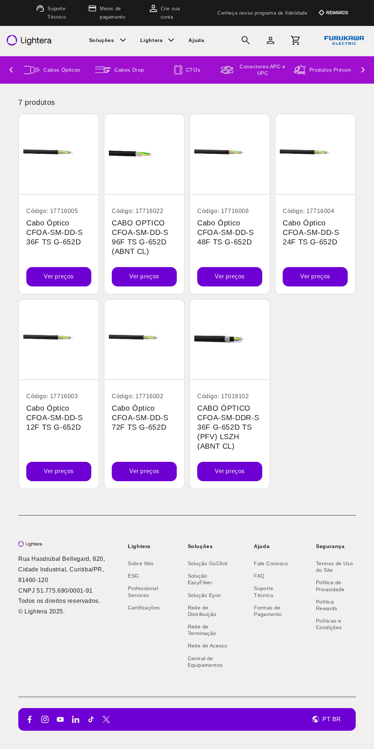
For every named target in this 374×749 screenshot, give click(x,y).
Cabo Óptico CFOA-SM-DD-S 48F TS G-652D (225, 232)
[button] (110, 40)
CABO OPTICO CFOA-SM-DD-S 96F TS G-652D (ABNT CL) (140, 237)
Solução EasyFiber (200, 579)
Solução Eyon (204, 595)
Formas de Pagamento (268, 611)
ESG (133, 576)
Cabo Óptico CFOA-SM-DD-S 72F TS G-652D (140, 417)
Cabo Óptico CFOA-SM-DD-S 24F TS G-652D (311, 232)
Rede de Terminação (202, 630)
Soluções (200, 546)
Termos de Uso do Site (334, 566)
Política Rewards (326, 605)
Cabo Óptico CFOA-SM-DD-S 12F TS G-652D (54, 417)
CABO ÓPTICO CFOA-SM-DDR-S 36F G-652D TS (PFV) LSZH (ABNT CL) (228, 427)
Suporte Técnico (263, 591)
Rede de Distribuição (202, 611)
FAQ (259, 576)
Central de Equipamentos (205, 661)
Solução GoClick (208, 563)
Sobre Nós (141, 563)
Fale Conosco (271, 563)
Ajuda (262, 546)
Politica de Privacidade (330, 585)
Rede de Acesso (208, 646)
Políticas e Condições (329, 624)
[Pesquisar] (246, 40)
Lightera (139, 546)
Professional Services (143, 591)
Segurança (330, 546)
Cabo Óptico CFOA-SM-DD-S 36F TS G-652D (54, 232)
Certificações (144, 608)
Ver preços (59, 276)
